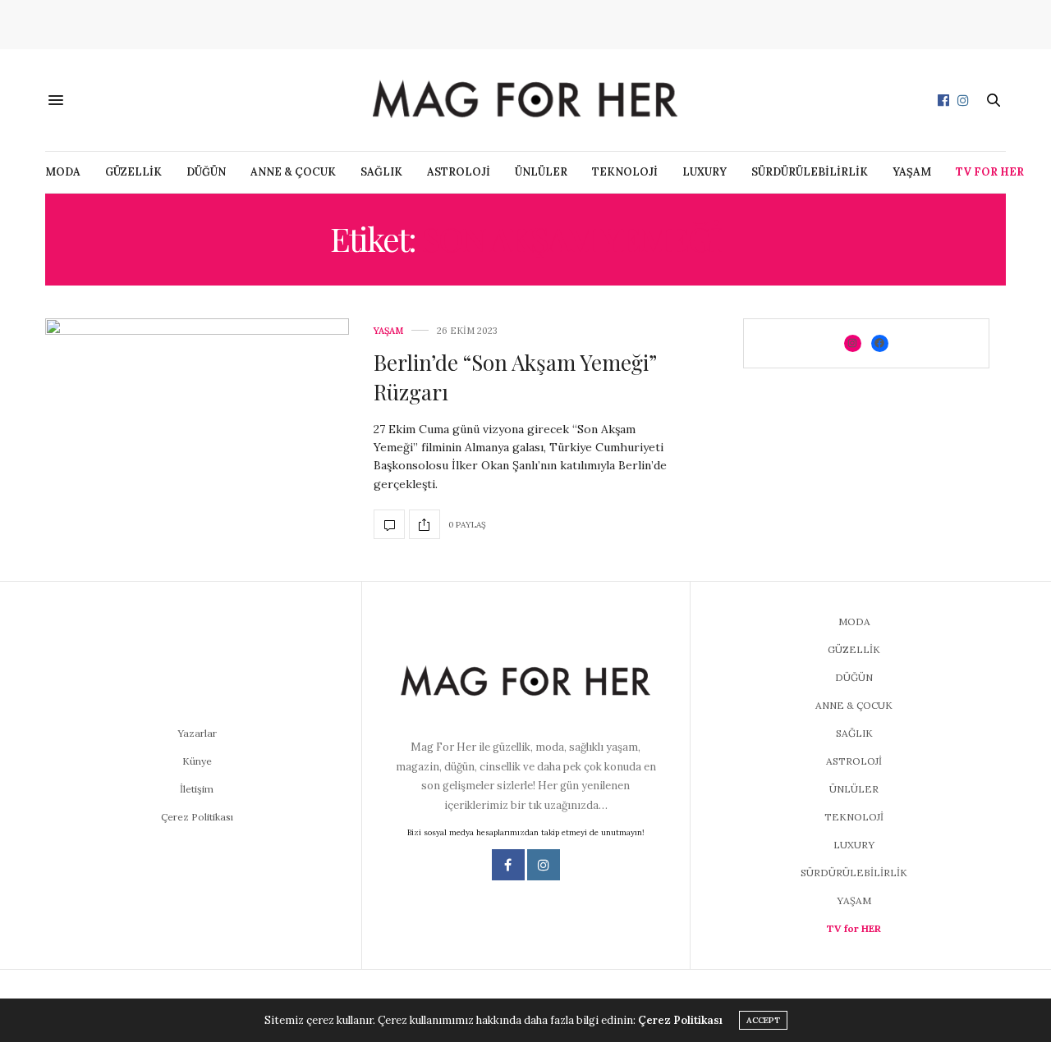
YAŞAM (912, 172)
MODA (62, 172)
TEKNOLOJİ (625, 172)
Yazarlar (197, 733)
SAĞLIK (381, 172)
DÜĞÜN (206, 172)
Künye (197, 761)
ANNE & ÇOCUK (293, 172)
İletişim (196, 789)
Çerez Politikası (197, 817)
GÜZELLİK (133, 172)
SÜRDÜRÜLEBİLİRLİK (809, 172)
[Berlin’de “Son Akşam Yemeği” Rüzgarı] (197, 433)
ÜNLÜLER (541, 172)
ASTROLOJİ (458, 172)
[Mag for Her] (525, 100)
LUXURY (704, 172)
